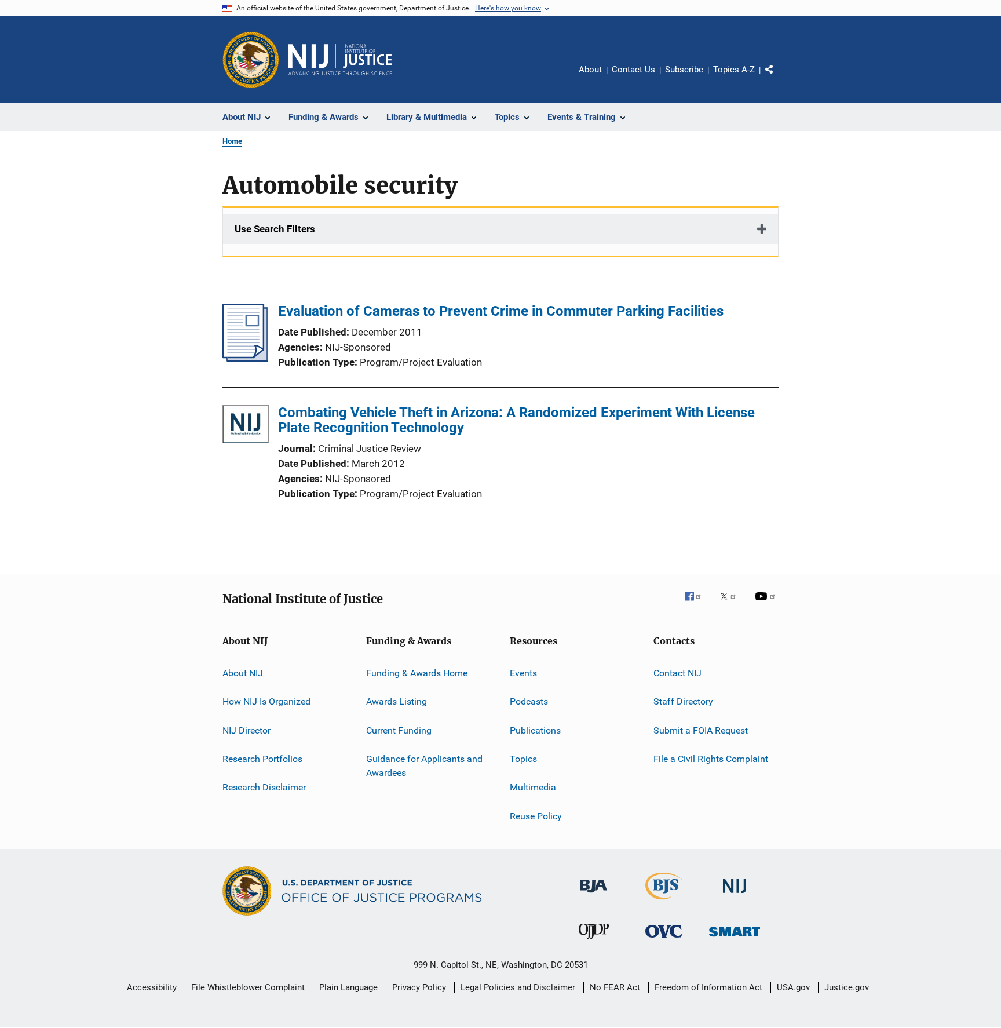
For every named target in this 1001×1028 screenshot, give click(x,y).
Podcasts (529, 701)
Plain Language (348, 987)
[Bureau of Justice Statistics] (664, 901)
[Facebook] (697, 604)
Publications (535, 730)
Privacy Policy (419, 987)
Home (232, 141)
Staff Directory (683, 701)
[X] (732, 604)
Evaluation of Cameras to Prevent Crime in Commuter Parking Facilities (501, 311)
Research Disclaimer (264, 787)
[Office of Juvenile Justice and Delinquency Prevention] (594, 941)
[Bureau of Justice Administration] (593, 894)
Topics (523, 758)
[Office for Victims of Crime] (663, 939)
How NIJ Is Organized (266, 701)
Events (523, 673)
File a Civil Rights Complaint (710, 758)
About (590, 69)
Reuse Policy (536, 816)
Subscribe (684, 69)
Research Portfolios (262, 758)
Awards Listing (396, 701)
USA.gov (793, 987)
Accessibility (152, 987)
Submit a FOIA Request (700, 730)
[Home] (340, 59)
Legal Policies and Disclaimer (518, 987)
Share (778, 77)
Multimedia (533, 787)
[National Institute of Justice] (734, 895)
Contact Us (633, 69)
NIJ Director (246, 730)
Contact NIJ (677, 673)
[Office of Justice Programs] (250, 59)
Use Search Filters (275, 229)
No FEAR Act (615, 987)
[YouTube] (767, 604)
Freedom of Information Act (708, 987)
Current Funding (399, 730)
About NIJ (242, 673)
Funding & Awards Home (416, 673)
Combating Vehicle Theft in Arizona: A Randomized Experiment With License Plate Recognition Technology (516, 420)
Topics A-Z (734, 69)
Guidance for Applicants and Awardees (424, 765)
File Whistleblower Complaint (248, 987)
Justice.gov (846, 987)
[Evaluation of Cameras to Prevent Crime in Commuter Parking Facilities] (245, 358)
